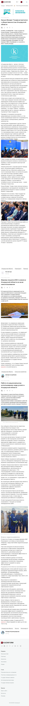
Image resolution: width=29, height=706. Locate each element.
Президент (18, 268)
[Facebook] (10, 28)
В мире (2, 664)
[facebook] (9, 646)
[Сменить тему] (22, 2)
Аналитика (3, 659)
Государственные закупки (7, 682)
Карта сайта (4, 690)
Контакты (3, 693)
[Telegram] (7, 28)
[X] (12, 28)
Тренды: (3, 5)
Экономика (3, 661)
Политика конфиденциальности (8, 675)
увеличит (3, 622)
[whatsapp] (4, 28)
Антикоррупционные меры (7, 680)
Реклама (3, 696)
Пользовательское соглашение (8, 672)
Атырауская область (7, 268)
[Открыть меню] (27, 2)
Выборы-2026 (9, 5)
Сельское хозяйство (20, 371)
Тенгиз (17, 628)
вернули (3, 367)
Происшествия (4, 653)
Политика (3, 656)
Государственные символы (7, 677)
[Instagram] (2, 28)
